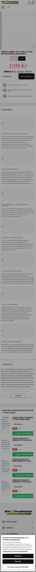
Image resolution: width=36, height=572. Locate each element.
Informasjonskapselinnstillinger (18, 567)
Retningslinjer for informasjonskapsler (15, 551)
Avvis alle (18, 561)
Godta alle (18, 556)
